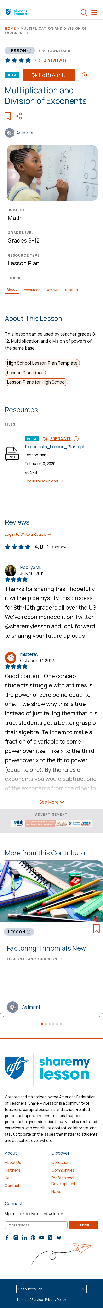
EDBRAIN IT (60, 438)
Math (14, 218)
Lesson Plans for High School (36, 382)
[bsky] (59, 1237)
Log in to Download (42, 481)
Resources (31, 289)
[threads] (50, 1237)
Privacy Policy (55, 1299)
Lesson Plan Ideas (25, 372)
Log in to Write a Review (26, 534)
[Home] (17, 12)
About (12, 289)
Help (9, 1177)
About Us (13, 1162)
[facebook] (7, 1237)
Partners (12, 1170)
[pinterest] (33, 1237)
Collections (62, 1162)
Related (71, 289)
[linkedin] (24, 1237)
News (56, 1191)
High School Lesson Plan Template (42, 363)
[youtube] (41, 1237)
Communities (63, 1170)
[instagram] (15, 1237)
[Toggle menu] (94, 12)
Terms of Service (29, 1299)
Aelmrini (24, 133)
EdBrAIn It (52, 75)
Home (10, 28)
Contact (12, 1185)
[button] (42, 1024)
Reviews (52, 289)
